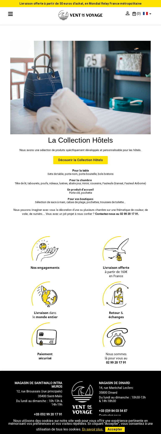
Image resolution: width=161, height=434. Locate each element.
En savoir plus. (92, 429)
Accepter (115, 429)
